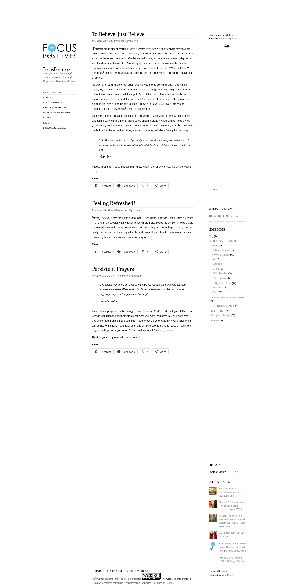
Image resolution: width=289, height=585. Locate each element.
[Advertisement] (77, 9)
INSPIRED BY (50, 97)
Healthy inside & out (56, 107)
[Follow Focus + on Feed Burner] (237, 216)
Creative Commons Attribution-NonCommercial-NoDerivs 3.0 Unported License (133, 583)
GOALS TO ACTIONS (220, 241)
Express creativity (220, 255)
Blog (211, 236)
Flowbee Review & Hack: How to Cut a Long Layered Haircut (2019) (232, 506)
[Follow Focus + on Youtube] (211, 216)
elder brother (117, 49)
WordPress (227, 575)
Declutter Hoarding (220, 250)
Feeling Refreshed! (113, 203)
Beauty (214, 245)
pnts (224, 571)
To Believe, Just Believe (118, 34)
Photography (219, 278)
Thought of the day (220, 315)
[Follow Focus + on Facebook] (224, 216)
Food (215, 292)
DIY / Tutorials (52, 102)
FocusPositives (56, 69)
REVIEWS (48, 117)
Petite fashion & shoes (56, 112)
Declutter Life (52, 92)
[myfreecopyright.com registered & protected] (117, 579)
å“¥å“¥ (106, 156)
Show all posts (228, 38)
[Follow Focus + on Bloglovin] (233, 216)
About (47, 122)
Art (214, 259)
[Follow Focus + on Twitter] (228, 216)
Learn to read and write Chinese (227, 297)
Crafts (216, 268)
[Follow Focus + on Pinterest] (220, 216)
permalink (132, 41)
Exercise (217, 287)
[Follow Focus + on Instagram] (215, 216)
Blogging (217, 264)
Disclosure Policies (54, 127)
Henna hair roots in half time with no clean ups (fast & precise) (230, 492)
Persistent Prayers (113, 269)
